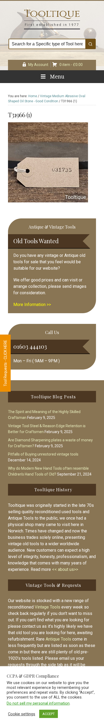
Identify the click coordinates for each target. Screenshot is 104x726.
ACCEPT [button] (48, 714)
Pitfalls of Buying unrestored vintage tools (43, 454)
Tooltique (52, 14)
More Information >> (32, 304)
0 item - (71, 64)
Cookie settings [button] (21, 714)
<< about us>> (65, 569)
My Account (38, 64)
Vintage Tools (47, 607)
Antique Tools (58, 639)
